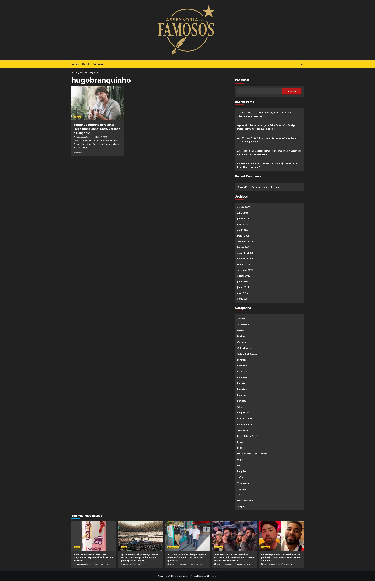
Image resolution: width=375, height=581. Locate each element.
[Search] (302, 64)
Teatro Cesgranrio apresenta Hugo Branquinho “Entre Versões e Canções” (97, 129)
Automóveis (243, 324)
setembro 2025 (245, 270)
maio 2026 (242, 224)
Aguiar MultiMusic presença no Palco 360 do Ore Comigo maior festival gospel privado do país (266, 127)
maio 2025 (242, 293)
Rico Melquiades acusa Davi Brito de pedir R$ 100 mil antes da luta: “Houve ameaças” (268, 165)
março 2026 (243, 235)
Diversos (241, 359)
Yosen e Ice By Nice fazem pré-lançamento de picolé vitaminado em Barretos (264, 114)
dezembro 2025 (245, 253)
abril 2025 (242, 298)
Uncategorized (245, 500)
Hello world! (274, 187)
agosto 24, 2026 (196, 564)
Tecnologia (243, 483)
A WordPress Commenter (251, 187)
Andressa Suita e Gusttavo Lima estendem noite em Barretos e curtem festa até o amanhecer (269, 152)
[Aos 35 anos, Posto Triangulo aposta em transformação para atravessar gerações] (187, 535)
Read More (78, 152)
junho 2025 (243, 287)
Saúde (240, 477)
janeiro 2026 (243, 247)
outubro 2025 (244, 264)
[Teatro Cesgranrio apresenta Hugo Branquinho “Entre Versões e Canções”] (97, 103)
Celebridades (244, 348)
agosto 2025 (243, 275)
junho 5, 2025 (101, 137)
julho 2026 (242, 212)
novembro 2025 (245, 258)
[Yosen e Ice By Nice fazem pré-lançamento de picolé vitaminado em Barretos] (93, 535)
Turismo (241, 489)
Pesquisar (242, 80)
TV (239, 494)
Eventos (241, 395)
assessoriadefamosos (84, 137)
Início (75, 64)
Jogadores (242, 430)
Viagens (241, 506)
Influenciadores (245, 418)
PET (239, 465)
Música (77, 117)
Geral (85, 64)
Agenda (241, 318)
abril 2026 (242, 230)
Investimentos (244, 424)
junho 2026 (243, 218)
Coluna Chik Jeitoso (247, 354)
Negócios (242, 459)
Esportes (242, 389)
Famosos (98, 64)
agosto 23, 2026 (290, 564)
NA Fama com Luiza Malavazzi (252, 453)
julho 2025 (242, 281)
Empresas (242, 377)
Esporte (241, 383)
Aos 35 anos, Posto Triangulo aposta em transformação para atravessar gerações (268, 140)
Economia (242, 365)
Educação (242, 371)
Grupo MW (243, 412)
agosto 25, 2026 (102, 564)
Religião (241, 471)
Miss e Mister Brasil (247, 436)
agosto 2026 (243, 207)
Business (241, 336)
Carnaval (241, 342)
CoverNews (197, 576)
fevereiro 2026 (245, 241)
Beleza (240, 330)
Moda (240, 442)
